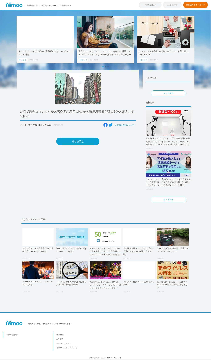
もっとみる (168, 93)
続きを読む (78, 141)
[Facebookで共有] (105, 124)
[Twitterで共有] (110, 124)
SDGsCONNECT (63, 343)
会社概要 (60, 335)
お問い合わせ (150, 5)
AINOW (59, 339)
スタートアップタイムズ (66, 348)
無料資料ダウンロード (195, 5)
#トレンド (22, 60)
